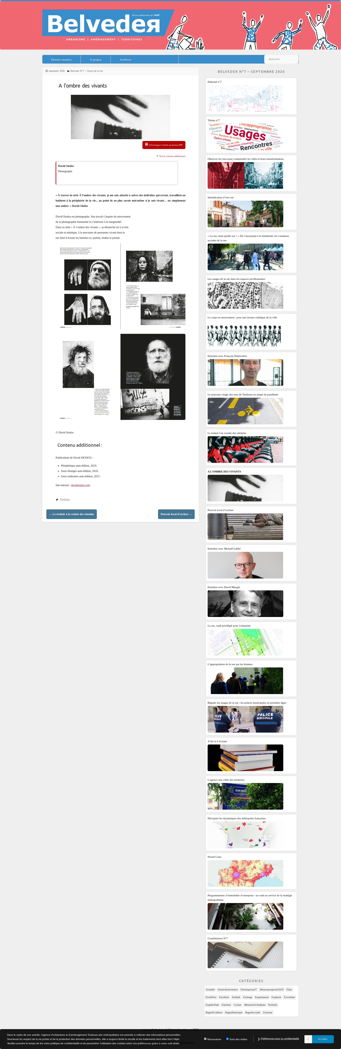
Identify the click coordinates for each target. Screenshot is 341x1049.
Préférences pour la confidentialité (280, 1038)
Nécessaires (214, 1039)
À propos (96, 59)
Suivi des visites (238, 1039)
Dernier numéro (61, 59)
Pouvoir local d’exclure (176, 514)
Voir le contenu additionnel (172, 156)
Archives (125, 59)
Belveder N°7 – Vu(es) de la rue (87, 71)
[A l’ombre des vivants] (120, 117)
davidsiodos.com (80, 485)
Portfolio (65, 499)
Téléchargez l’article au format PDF (166, 145)
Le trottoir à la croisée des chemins (71, 514)
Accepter (322, 1039)
